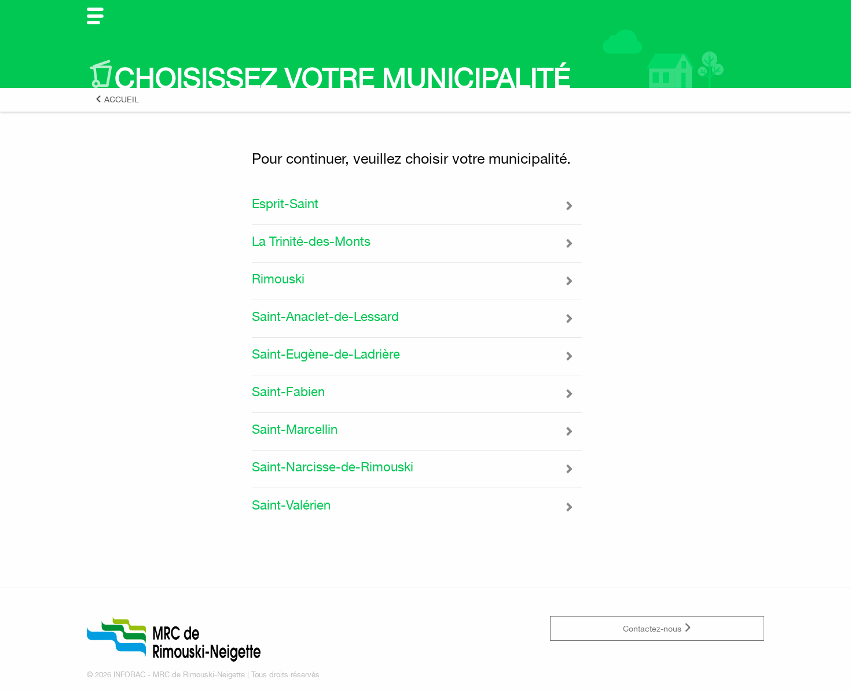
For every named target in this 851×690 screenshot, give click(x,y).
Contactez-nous (653, 628)
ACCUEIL (120, 99)
